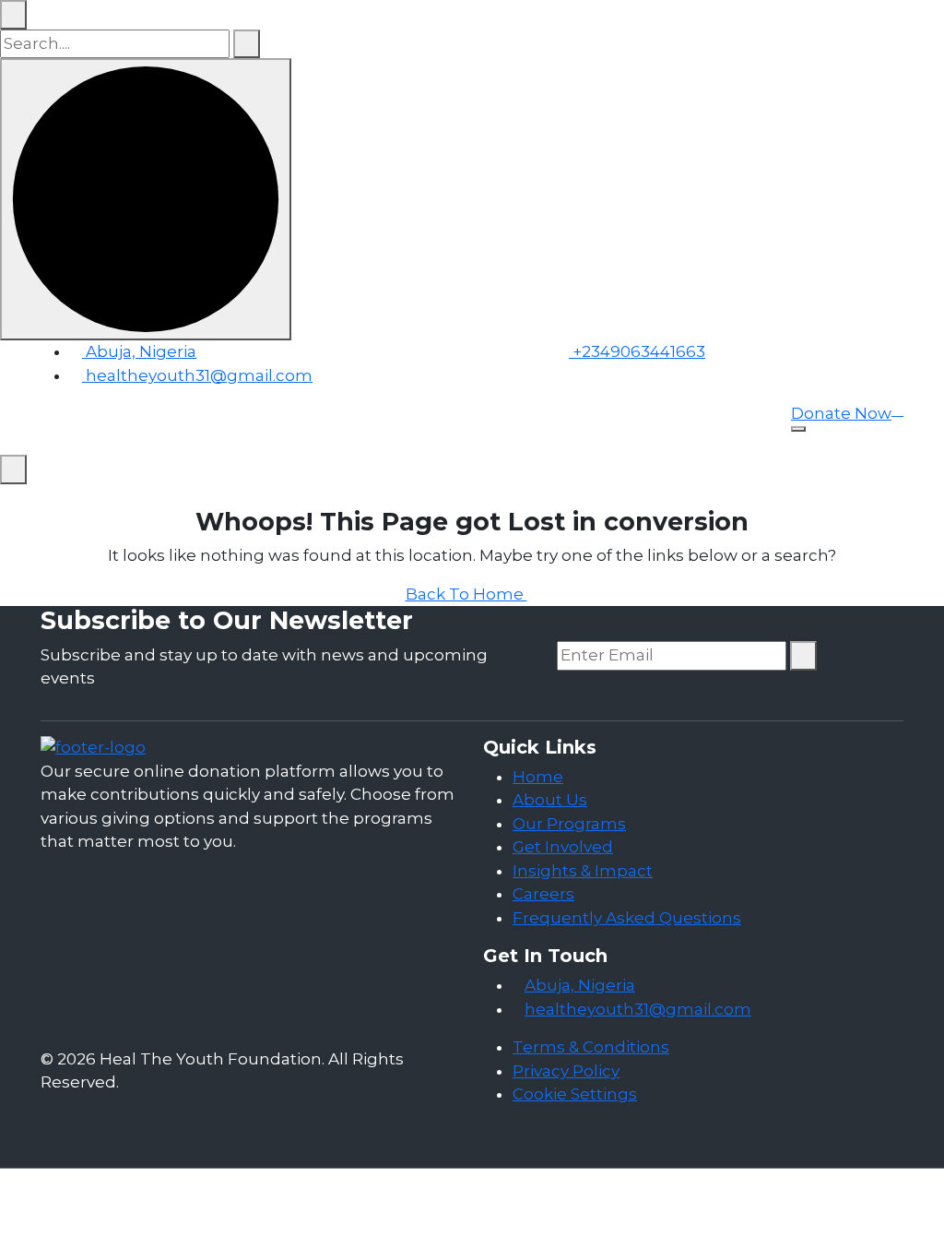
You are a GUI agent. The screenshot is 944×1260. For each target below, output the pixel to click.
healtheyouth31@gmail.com (199, 375)
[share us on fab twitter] (59, 880)
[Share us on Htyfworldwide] (563, 390)
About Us (550, 799)
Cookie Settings (575, 1094)
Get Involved (563, 847)
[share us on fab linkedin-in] (82, 880)
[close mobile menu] (13, 469)
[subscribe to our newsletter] (803, 656)
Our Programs (569, 823)
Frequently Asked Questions (627, 918)
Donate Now (841, 413)
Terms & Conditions (591, 1047)
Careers (543, 894)
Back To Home (466, 594)
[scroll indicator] (145, 199)
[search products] (246, 44)
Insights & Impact (583, 871)
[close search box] (13, 15)
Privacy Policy (566, 1071)
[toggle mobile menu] (798, 429)
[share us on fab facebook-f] (47, 880)
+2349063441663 (637, 351)
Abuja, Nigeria (139, 351)
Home (538, 776)
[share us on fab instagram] (71, 880)
